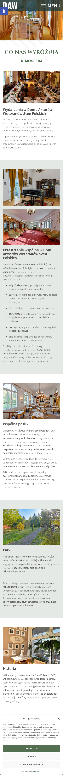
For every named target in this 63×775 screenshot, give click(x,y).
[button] (4, 11)
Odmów (31, 756)
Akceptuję (31, 748)
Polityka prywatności (30, 771)
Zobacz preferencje (31, 764)
